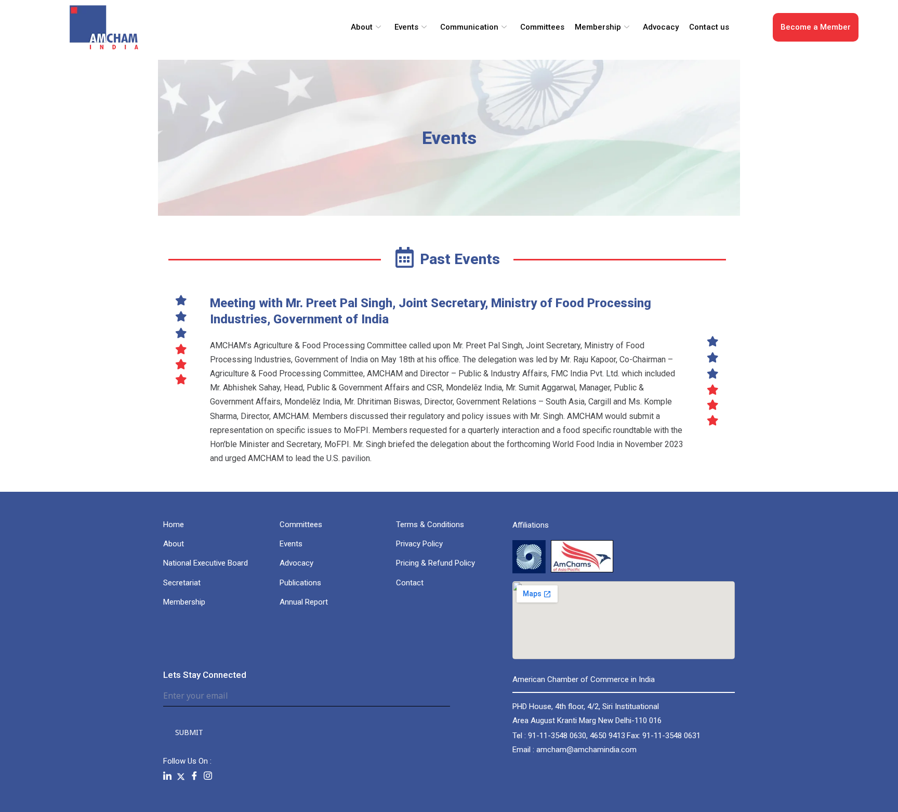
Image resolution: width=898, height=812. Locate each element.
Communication (469, 27)
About (362, 27)
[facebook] (194, 776)
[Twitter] (181, 776)
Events (406, 27)
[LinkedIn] (167, 776)
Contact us (709, 27)
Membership (598, 27)
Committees (542, 27)
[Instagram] (208, 776)
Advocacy (661, 27)
